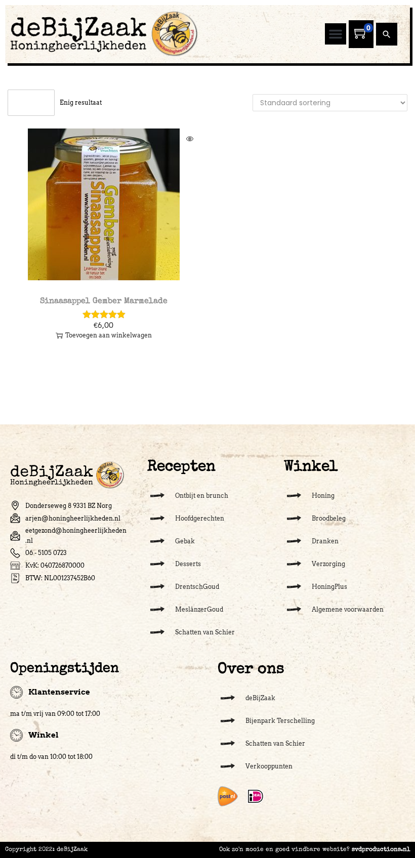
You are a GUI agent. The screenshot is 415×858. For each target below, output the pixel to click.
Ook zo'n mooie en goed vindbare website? (314, 850)
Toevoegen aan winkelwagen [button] (108, 335)
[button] (335, 34)
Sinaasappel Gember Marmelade (104, 301)
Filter (36, 103)
